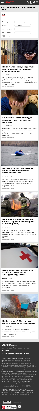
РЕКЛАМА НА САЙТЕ (8, 348)
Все (3, 14)
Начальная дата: (7, 29)
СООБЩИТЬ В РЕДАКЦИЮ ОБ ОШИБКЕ (15, 353)
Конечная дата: (6, 32)
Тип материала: (6, 22)
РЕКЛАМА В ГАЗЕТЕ (23, 348)
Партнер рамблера (17, 402)
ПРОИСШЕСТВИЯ (8, 87)
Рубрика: (5, 25)
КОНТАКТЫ (5, 350)
